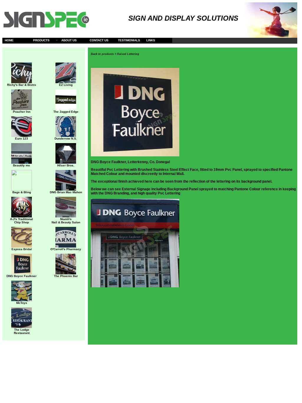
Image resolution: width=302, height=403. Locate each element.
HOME (9, 40)
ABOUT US (69, 40)
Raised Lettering (128, 54)
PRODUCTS (41, 40)
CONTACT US (99, 40)
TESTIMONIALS (129, 40)
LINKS (150, 40)
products (108, 54)
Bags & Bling (21, 192)
